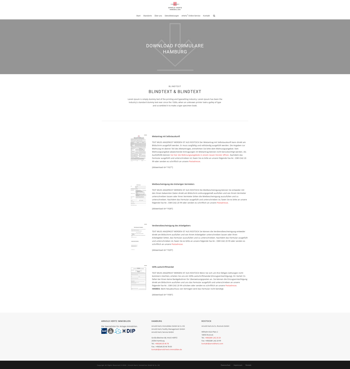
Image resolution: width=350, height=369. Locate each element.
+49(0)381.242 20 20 (213, 337)
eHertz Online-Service (191, 15)
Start (138, 16)
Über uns (158, 16)
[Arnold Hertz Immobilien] (175, 6)
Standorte (147, 16)
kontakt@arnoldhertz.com (212, 343)
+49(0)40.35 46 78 (162, 343)
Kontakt (206, 16)
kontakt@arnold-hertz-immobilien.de (166, 349)
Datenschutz (225, 365)
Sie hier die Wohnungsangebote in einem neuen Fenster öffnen (199, 155)
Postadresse (194, 161)
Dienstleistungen (172, 16)
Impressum (238, 365)
